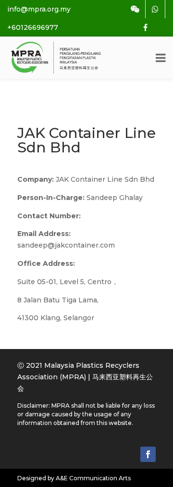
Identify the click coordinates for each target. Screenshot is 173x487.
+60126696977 (32, 27)
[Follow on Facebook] (148, 454)
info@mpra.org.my (39, 9)
